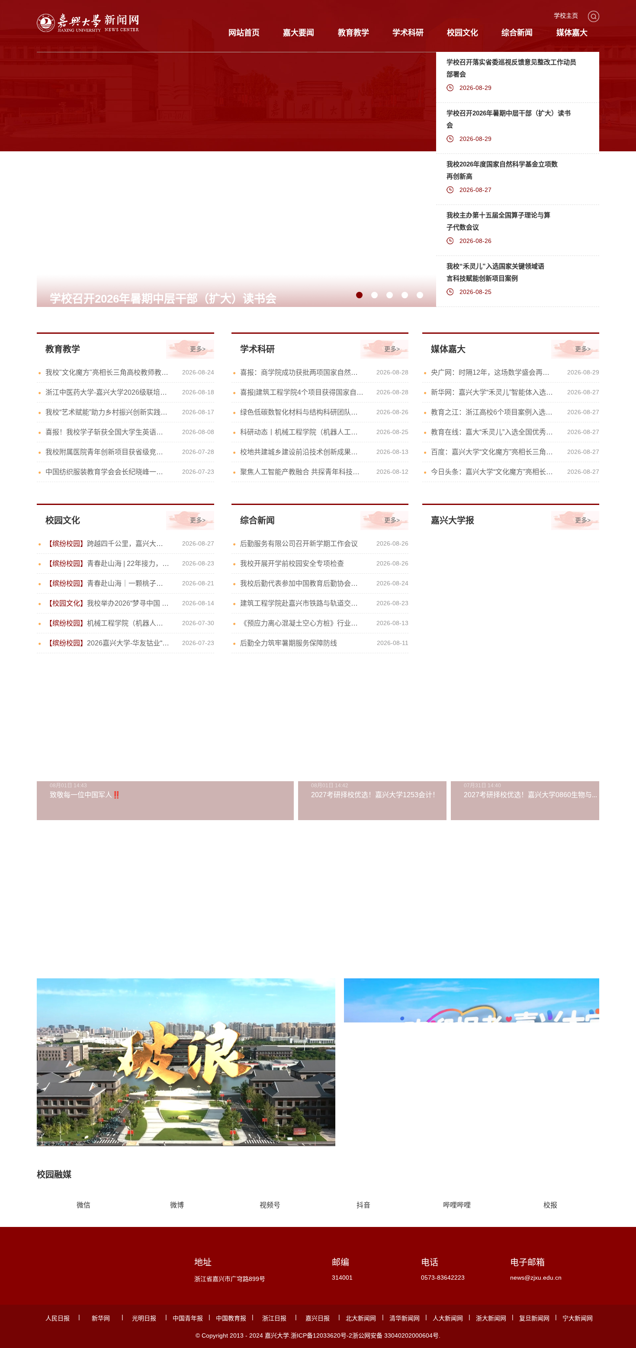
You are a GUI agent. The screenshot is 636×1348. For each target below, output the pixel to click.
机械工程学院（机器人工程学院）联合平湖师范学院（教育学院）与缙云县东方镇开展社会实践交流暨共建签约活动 (107, 623)
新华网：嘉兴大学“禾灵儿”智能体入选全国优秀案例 (493, 392)
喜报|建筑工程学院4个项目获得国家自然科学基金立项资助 (302, 392)
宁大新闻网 (577, 1318)
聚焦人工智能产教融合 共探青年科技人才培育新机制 (302, 472)
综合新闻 (517, 33)
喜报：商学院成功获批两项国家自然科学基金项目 (302, 372)
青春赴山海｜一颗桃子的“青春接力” (107, 583)
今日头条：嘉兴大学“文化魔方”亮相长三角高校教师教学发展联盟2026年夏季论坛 (493, 472)
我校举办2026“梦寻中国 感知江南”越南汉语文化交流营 (107, 603)
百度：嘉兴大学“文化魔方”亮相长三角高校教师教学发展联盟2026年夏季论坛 (493, 452)
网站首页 (244, 33)
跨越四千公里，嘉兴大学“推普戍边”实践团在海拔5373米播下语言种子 (107, 543)
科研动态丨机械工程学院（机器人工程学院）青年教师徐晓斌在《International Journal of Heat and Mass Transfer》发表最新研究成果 (302, 432)
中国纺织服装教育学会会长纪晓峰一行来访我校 (107, 472)
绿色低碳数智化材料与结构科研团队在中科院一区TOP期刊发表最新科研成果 (302, 412)
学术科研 (408, 33)
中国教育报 (231, 1318)
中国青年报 (188, 1318)
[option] (236, 189)
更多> (198, 348)
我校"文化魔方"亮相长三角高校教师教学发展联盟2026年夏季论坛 (107, 372)
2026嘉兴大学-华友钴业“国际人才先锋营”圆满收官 (107, 643)
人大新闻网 (448, 1318)
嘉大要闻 (298, 33)
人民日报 (57, 1318)
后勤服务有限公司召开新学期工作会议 (299, 543)
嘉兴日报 (317, 1318)
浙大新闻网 (491, 1318)
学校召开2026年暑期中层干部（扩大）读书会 (508, 119)
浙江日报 (274, 1318)
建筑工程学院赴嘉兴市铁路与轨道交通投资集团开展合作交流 (302, 603)
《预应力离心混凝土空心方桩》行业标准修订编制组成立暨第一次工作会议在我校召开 (302, 623)
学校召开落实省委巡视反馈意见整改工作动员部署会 (511, 68)
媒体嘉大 (572, 33)
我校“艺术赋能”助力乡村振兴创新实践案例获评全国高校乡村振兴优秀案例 (107, 412)
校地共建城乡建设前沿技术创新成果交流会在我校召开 (302, 452)
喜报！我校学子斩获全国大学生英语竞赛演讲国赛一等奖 (107, 432)
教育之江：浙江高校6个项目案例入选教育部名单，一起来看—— (493, 412)
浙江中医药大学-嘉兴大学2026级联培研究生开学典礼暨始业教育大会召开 (107, 392)
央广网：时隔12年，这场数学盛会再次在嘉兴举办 (493, 372)
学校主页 (566, 15)
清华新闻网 (404, 1318)
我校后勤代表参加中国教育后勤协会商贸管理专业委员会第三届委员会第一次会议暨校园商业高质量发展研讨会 (302, 583)
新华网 (101, 1318)
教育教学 (353, 33)
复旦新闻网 (534, 1318)
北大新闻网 (361, 1318)
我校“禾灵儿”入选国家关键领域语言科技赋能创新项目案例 (495, 272)
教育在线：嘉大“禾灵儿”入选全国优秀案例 (493, 432)
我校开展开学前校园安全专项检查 (292, 563)
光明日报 (144, 1318)
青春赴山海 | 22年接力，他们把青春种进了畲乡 (107, 563)
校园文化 (462, 33)
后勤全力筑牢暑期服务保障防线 (288, 643)
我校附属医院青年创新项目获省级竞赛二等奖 (107, 452)
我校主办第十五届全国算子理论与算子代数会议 (498, 221)
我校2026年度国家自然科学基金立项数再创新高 (502, 170)
